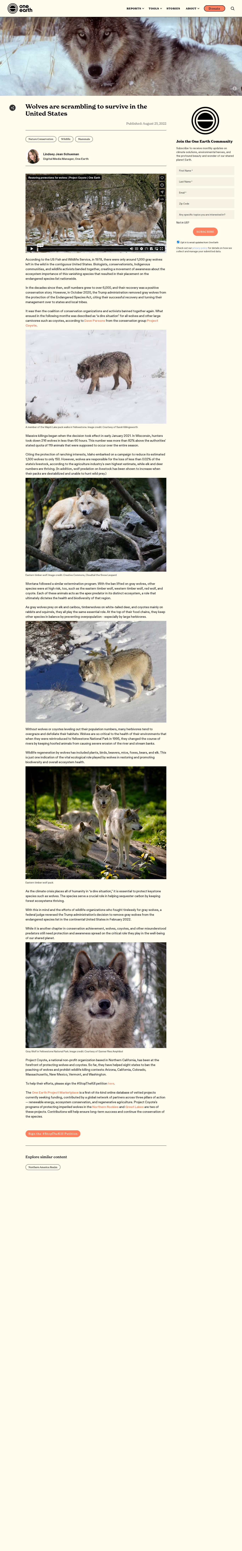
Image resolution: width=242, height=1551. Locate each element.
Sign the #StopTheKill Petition (53, 1133)
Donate (214, 8)
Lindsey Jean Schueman (61, 154)
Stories (173, 8)
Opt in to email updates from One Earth (199, 242)
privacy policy (199, 248)
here (111, 1083)
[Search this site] (232, 8)
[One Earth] (21, 8)
